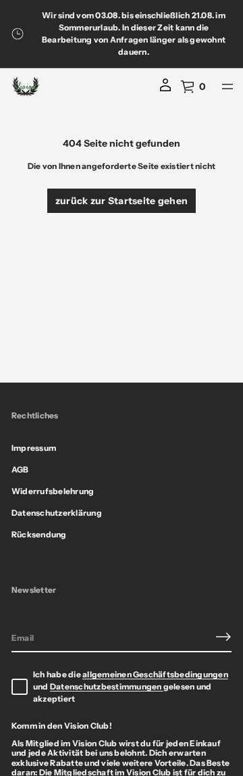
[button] (193, 86)
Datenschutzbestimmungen (106, 686)
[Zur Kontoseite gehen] (165, 90)
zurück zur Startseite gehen (121, 201)
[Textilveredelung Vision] (25, 86)
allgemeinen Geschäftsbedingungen (155, 674)
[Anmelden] (223, 637)
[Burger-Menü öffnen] (227, 86)
